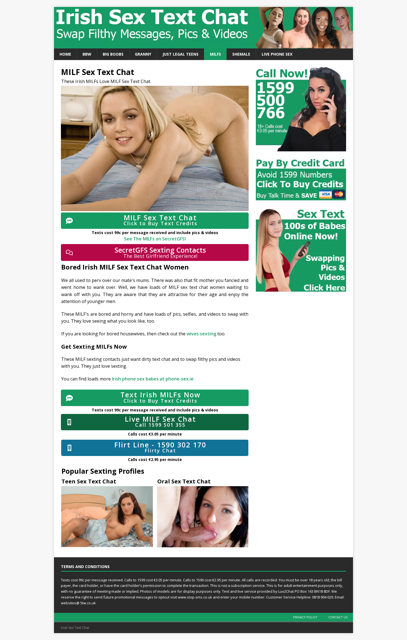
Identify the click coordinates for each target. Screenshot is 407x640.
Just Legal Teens (181, 54)
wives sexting (202, 334)
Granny (143, 54)
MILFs (215, 54)
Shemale (241, 54)
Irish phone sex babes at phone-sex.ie (153, 379)
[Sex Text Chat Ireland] (203, 45)
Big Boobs (113, 54)
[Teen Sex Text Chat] (107, 516)
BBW (87, 54)
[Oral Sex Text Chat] (203, 516)
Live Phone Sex (277, 54)
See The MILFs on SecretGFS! (155, 239)
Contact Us (337, 617)
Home (65, 54)
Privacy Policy (305, 617)
